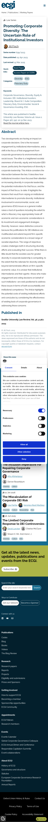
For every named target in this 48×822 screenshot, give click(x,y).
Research (5, 661)
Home (3, 12)
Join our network (10, 603)
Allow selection (24, 452)
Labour (14, 486)
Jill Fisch (13, 46)
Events (4, 732)
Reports (5, 670)
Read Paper (19, 68)
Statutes (5, 773)
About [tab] (39, 368)
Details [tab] (24, 368)
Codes (4, 637)
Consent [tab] (8, 368)
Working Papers (26, 12)
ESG (27, 79)
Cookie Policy (11, 814)
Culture (14, 510)
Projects (5, 674)
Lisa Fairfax (12, 505)
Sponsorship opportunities (13, 703)
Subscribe (9, 569)
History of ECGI (8, 765)
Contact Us (40, 798)
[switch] (41, 418)
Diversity (18, 79)
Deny (24, 459)
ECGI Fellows (7, 720)
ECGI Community (9, 707)
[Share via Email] (12, 618)
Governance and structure (13, 769)
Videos (4, 649)
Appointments (8, 715)
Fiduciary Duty (21, 83)
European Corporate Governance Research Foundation (21, 779)
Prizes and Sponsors (10, 682)
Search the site (8, 583)
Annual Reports (8, 784)
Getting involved (9, 690)
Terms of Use (33, 806)
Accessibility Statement (32, 814)
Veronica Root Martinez (34, 505)
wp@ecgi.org (6, 346)
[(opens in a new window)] (2, 618)
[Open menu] (45, 5)
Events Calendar (8, 737)
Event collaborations (10, 753)
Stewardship (24, 510)
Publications (13, 12)
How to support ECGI (11, 695)
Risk (32, 510)
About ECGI (6, 761)
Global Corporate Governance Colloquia (19, 741)
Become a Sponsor (30, 603)
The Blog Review (9, 653)
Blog (3, 641)
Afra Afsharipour (15, 476)
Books (4, 645)
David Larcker (14, 529)
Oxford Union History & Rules (16, 798)
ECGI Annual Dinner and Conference (17, 745)
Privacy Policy (15, 806)
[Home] (8, 5)
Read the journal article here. (16, 123)
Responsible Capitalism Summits (16, 749)
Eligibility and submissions (13, 678)
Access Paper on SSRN (24, 73)
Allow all (24, 445)
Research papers (9, 666)
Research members (10, 724)
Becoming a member (11, 699)
